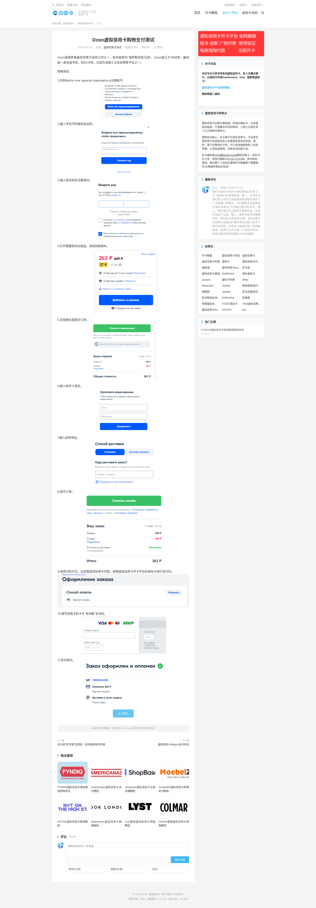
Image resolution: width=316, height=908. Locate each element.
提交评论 (180, 859)
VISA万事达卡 (230, 303)
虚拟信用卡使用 (211, 273)
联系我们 (257, 4)
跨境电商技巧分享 (251, 285)
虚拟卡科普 (228, 279)
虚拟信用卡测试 (85, 23)
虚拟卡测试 (230, 13)
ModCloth (207, 285)
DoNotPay (228, 297)
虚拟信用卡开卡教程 (251, 261)
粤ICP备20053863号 (172, 894)
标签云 (243, 4)
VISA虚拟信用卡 (251, 303)
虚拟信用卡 (63, 13)
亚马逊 (246, 267)
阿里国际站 (208, 303)
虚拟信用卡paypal (231, 267)
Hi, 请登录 (57, 4)
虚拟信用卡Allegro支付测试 (173, 744)
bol (244, 309)
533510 (227, 309)
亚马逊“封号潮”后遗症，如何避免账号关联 (81, 744)
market (226, 285)
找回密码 (230, 4)
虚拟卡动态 (250, 13)
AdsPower (228, 273)
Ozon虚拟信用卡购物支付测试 (123, 40)
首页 (197, 13)
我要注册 (72, 4)
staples (226, 291)
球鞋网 (206, 291)
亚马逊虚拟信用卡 (251, 291)
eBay (245, 279)
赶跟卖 (246, 297)
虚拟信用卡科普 (211, 261)
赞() (158, 47)
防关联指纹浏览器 (211, 297)
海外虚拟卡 (248, 273)
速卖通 (206, 267)
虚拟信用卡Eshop (211, 309)
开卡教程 (211, 13)
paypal (206, 279)
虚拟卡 (226, 261)
